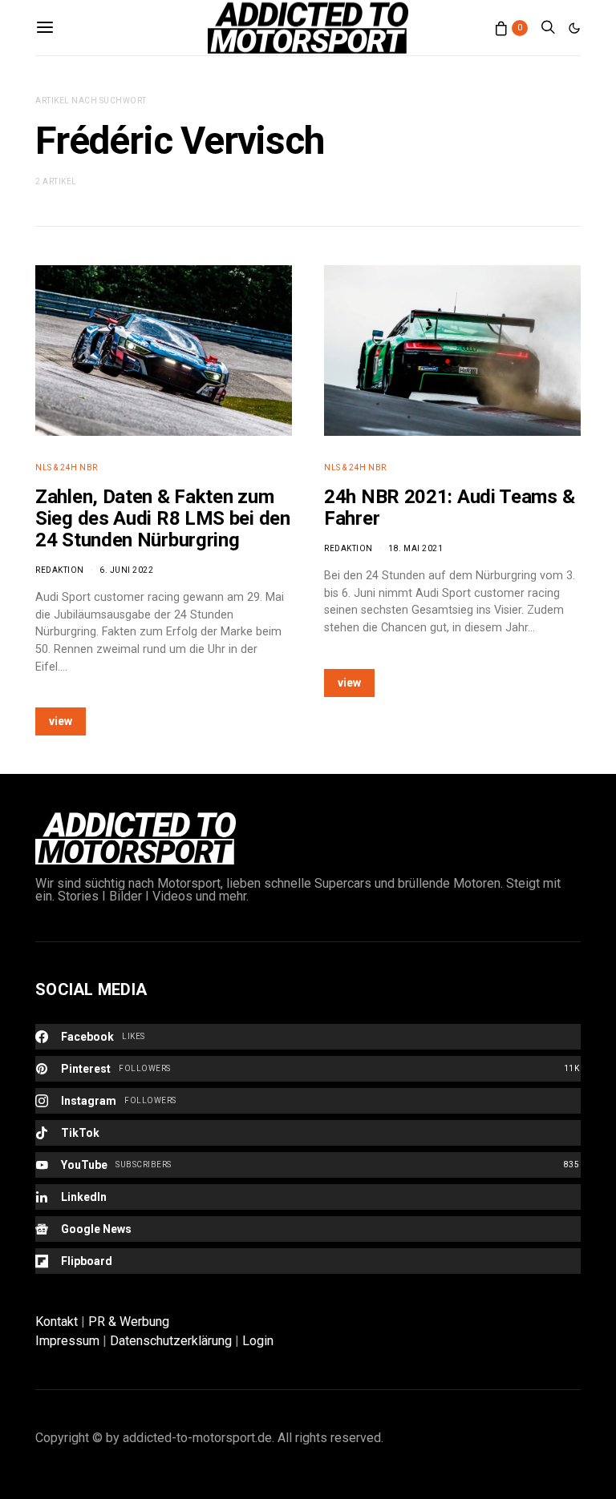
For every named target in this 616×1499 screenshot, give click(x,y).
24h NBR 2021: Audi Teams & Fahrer (449, 508)
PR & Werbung (128, 1321)
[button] (574, 28)
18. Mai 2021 (415, 548)
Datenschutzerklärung (171, 1340)
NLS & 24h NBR (66, 467)
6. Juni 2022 (126, 570)
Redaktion (59, 570)
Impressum (67, 1340)
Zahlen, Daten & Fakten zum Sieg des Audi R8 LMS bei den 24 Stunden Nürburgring (162, 518)
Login (258, 1340)
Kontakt (56, 1321)
